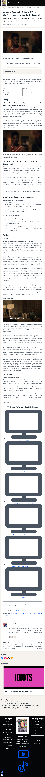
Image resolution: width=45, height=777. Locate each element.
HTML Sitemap (8, 745)
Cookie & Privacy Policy (7, 733)
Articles (37, 721)
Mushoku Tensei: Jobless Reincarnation (23, 534)
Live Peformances (37, 730)
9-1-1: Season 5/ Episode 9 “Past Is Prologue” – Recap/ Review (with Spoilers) (33, 645)
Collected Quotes (37, 727)
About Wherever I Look (7, 725)
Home (4, 7)
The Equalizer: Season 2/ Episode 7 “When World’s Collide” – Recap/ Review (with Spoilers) (12, 645)
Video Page (37, 743)
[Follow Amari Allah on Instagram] (12, 637)
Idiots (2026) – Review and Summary (18, 691)
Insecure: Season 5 (32, 613)
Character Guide (37, 724)
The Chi (24, 471)
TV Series (37, 740)
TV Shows (8, 7)
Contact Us (8, 729)
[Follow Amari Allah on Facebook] (10, 637)
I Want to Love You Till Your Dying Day (24, 503)
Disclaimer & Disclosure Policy (7, 738)
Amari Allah (6, 24)
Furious (24, 597)
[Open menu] (43, 3)
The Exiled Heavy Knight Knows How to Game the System (24, 566)
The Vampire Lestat (24, 440)
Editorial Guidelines (8, 742)
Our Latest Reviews (37, 737)
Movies (37, 734)
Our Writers (8, 748)
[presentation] (24, 677)
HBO (20, 613)
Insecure (24, 613)
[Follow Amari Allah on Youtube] (15, 637)
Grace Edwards (14, 613)
